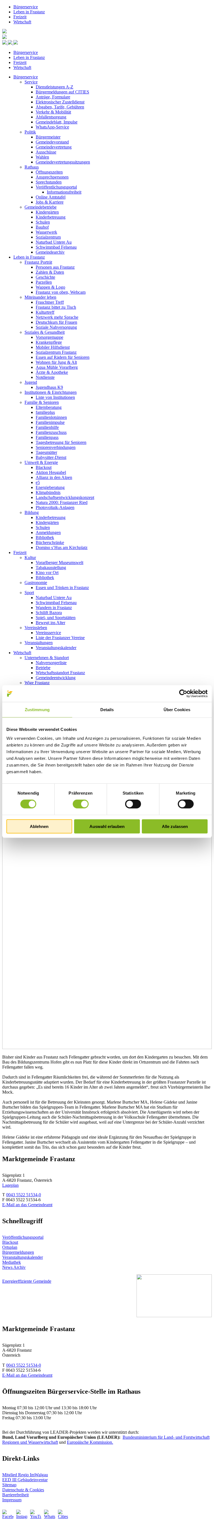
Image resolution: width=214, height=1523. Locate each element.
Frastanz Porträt (38, 262)
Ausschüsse (46, 152)
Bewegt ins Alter (50, 622)
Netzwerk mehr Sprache (57, 317)
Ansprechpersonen (52, 177)
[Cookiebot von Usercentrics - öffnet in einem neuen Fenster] (183, 693)
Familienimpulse (50, 422)
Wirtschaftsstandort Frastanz (60, 672)
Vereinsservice (48, 632)
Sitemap (9, 1484)
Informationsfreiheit (64, 192)
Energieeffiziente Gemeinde (26, 1281)
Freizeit (19, 16)
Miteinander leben (40, 297)
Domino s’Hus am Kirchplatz (61, 547)
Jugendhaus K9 (49, 387)
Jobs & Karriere (50, 202)
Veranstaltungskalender (56, 647)
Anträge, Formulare (53, 97)
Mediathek (11, 1262)
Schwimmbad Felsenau (56, 247)
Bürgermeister (48, 137)
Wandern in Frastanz (54, 607)
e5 (38, 482)
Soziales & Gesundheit (45, 332)
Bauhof (42, 227)
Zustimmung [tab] (37, 709)
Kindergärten (47, 212)
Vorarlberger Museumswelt (59, 562)
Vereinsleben (36, 627)
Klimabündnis (48, 492)
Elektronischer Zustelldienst (60, 102)
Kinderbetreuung (50, 217)
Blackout (44, 467)
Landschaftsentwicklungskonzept (65, 497)
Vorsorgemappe (49, 337)
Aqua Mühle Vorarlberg (57, 367)
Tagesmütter (46, 452)
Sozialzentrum (48, 237)
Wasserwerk (46, 232)
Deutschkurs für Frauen (56, 322)
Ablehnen (39, 826)
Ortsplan (9, 1247)
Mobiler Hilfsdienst (53, 347)
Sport (29, 592)
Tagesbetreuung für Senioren (61, 442)
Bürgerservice (25, 6)
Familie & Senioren (42, 402)
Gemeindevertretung (54, 147)
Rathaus (32, 167)
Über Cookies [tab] (177, 709)
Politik (30, 132)
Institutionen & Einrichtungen (51, 392)
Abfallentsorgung (51, 117)
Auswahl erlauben (107, 826)
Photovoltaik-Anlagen (55, 507)
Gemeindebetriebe (41, 207)
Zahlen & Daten (50, 272)
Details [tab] (107, 709)
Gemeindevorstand (52, 142)
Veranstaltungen (39, 642)
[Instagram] (21, 1515)
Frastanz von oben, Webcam (61, 292)
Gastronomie (36, 582)
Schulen (43, 222)
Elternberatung (49, 407)
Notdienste (45, 377)
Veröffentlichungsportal (56, 187)
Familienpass (47, 437)
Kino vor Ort (47, 572)
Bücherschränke (50, 542)
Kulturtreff (45, 312)
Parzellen (44, 282)
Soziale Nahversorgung (56, 327)
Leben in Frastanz (29, 11)
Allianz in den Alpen (54, 477)
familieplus (45, 412)
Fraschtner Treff (50, 302)
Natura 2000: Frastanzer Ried (61, 502)
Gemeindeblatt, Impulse (56, 122)
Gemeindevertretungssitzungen (63, 162)
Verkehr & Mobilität (53, 112)
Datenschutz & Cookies (23, 1489)
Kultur (30, 557)
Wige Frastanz (37, 682)
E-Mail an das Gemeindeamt (27, 1204)
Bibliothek (45, 537)
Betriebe (43, 667)
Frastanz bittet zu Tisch (56, 307)
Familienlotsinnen (51, 417)
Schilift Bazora (49, 612)
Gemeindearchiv (50, 252)
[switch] (81, 804)
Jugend (31, 382)
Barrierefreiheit (15, 1494)
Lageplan (10, 1185)
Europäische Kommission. (90, 1442)
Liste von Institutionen (55, 397)
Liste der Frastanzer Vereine (60, 637)
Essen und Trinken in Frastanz (62, 587)
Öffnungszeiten (49, 172)
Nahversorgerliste (51, 662)
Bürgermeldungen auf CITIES (62, 92)
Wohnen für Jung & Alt (56, 362)
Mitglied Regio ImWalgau (25, 1474)
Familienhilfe (47, 427)
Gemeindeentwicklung (56, 677)
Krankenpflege (49, 342)
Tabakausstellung (51, 567)
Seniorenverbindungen (56, 447)
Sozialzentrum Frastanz (56, 352)
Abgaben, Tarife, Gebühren (60, 107)
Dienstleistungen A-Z (54, 87)
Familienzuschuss (51, 432)
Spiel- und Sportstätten (56, 617)
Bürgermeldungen (18, 1252)
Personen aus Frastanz (55, 267)
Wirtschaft (22, 21)
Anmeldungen (48, 532)
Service (31, 82)
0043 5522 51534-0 (23, 1194)
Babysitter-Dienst (51, 457)
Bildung (32, 512)
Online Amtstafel (50, 197)
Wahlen (42, 157)
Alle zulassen (175, 826)
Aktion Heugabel (51, 472)
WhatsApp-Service (52, 127)
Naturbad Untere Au (54, 242)
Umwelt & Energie (41, 462)
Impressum (11, 1499)
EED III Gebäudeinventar (25, 1479)
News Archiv (14, 1267)
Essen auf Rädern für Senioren (62, 357)
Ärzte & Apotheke (52, 372)
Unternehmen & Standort (47, 657)
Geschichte (45, 277)
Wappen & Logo (50, 287)
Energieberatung (50, 487)
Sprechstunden (49, 182)
